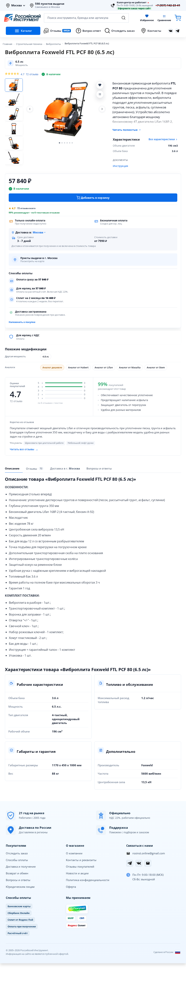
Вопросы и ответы (18, 880)
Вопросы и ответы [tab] (99, 468)
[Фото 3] (14, 114)
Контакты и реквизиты (81, 860)
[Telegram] (129, 863)
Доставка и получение (21, 866)
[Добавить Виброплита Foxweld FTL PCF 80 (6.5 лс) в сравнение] (100, 94)
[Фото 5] (14, 143)
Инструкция (120, 166)
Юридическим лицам (20, 886)
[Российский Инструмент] (22, 18)
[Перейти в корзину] (178, 18)
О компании (74, 853)
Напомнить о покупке (22, 322)
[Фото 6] (14, 157)
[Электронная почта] (147, 863)
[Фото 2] (14, 99)
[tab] (65, 468)
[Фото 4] (14, 128)
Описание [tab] (12, 468)
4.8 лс (46, 356)
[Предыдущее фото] (30, 109)
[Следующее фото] (102, 109)
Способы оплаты (17, 860)
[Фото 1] (14, 85)
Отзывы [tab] (34, 468)
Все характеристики (162, 139)
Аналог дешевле (52, 367)
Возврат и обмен (17, 873)
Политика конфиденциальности (87, 880)
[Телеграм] (177, 31)
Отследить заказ (17, 853)
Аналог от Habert (78, 367)
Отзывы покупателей (80, 866)
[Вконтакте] (170, 31)
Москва (16, 5)
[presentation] (35, 468)
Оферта (71, 886)
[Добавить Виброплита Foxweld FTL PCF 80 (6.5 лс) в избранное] (100, 85)
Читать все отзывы (24, 449)
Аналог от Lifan (104, 367)
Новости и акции (77, 873)
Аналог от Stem (156, 367)
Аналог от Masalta (130, 367)
